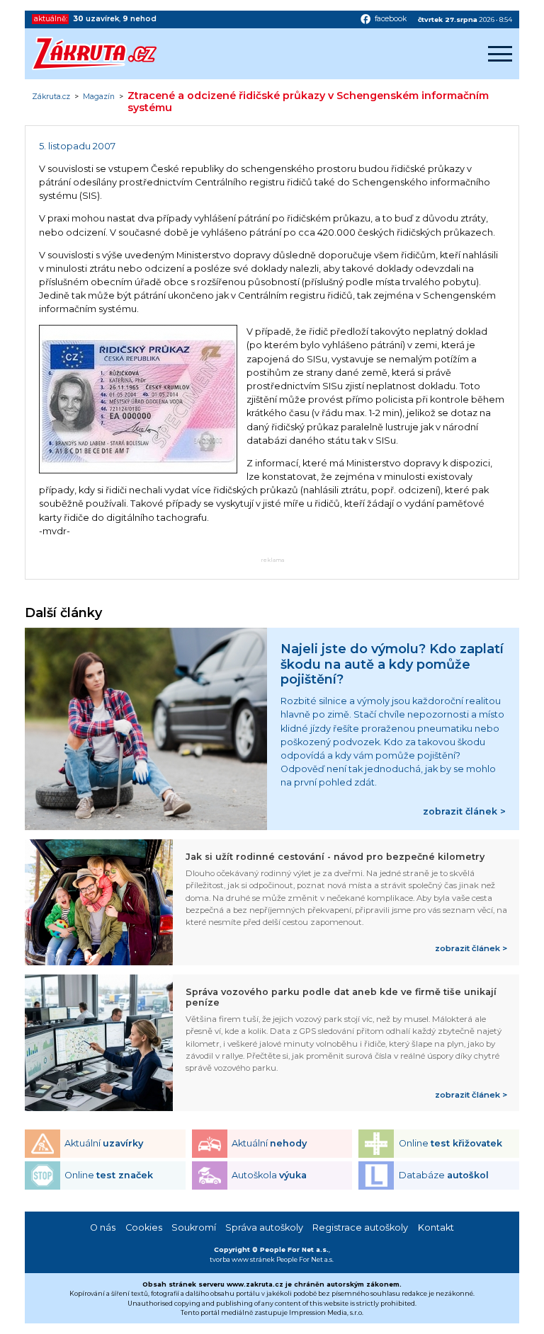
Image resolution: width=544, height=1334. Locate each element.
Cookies (143, 1227)
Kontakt (436, 1227)
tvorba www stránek (242, 1259)
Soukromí (193, 1227)
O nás (102, 1227)
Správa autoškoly (264, 1227)
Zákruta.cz (51, 96)
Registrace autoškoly (360, 1227)
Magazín (99, 96)
